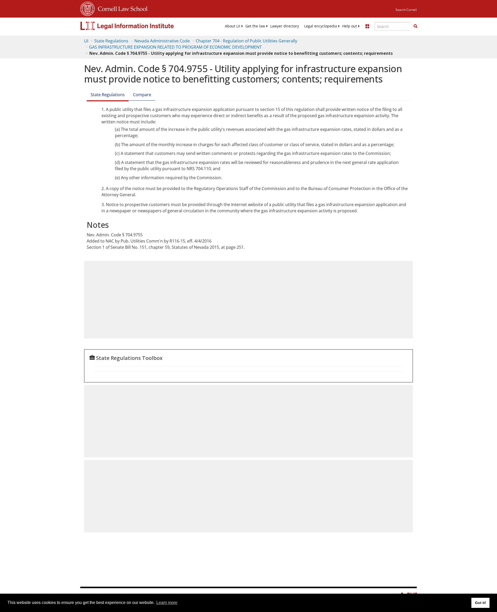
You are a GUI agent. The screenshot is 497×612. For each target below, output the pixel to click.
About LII (232, 26)
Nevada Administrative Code (162, 41)
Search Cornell (406, 9)
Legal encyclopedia (320, 26)
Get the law (255, 26)
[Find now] (415, 26)
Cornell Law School (121, 8)
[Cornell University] (87, 8)
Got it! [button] (480, 603)
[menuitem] (232, 26)
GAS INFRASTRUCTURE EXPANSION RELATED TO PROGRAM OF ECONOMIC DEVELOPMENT (175, 47)
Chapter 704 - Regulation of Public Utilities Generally (246, 41)
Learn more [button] (166, 602)
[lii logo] (138, 26)
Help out (349, 26)
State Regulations (111, 41)
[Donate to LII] (367, 26)
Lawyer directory (284, 26)
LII (86, 41)
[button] (415, 26)
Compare (142, 94)
